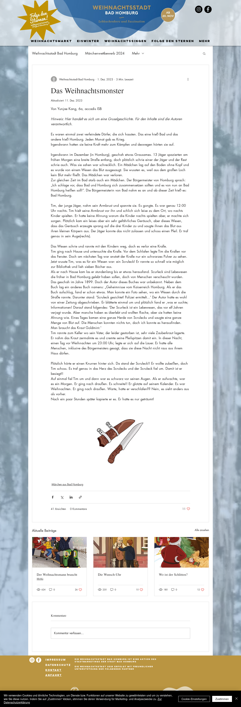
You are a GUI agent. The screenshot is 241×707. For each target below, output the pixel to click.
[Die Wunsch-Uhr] (120, 552)
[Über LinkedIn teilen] (71, 497)
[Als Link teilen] (80, 497)
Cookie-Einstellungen (194, 699)
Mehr (136, 53)
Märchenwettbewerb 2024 (104, 53)
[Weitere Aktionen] (188, 79)
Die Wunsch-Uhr (109, 574)
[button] (204, 53)
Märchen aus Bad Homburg (67, 484)
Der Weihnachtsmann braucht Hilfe (57, 576)
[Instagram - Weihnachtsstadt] (198, 9)
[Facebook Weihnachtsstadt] (208, 9)
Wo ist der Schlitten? (173, 574)
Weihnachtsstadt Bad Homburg (55, 53)
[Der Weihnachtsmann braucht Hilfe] (59, 552)
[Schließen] (236, 699)
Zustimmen (222, 699)
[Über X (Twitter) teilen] (62, 497)
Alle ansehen (202, 530)
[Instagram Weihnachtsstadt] (32, 660)
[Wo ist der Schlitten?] (181, 552)
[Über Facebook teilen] (52, 497)
